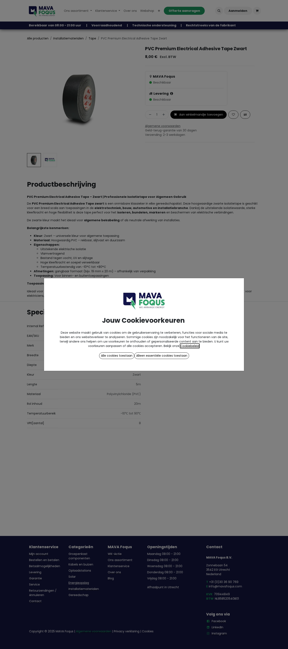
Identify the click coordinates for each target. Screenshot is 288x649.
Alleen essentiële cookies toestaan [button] (161, 356)
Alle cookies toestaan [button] (116, 356)
